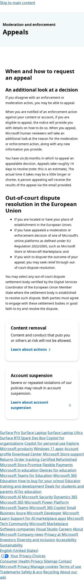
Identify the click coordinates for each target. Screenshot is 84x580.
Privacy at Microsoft (61, 534)
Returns (6, 459)
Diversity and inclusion (36, 539)
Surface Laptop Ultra (65, 432)
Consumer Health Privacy (21, 561)
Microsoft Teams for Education (26, 475)
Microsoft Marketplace (48, 523)
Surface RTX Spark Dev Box (22, 438)
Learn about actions (29, 349)
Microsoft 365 (12, 502)
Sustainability (11, 545)
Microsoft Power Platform (46, 502)
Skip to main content (17, 2)
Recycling (51, 572)
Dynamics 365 (65, 496)
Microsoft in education (19, 470)
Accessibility (66, 539)
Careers (65, 529)
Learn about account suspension (29, 405)
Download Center (27, 454)
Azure (21, 513)
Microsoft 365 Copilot (47, 507)
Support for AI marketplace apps (38, 518)
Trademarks (10, 572)
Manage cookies (44, 566)
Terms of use (70, 566)
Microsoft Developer (44, 513)
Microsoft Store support (63, 454)
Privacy (23, 566)
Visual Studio (47, 529)
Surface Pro (10, 432)
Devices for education (57, 470)
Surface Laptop (34, 432)
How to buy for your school (41, 480)
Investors (8, 539)
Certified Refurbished (59, 459)
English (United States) (19, 550)
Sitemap (51, 561)
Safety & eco (31, 572)
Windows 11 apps (49, 448)
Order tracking (27, 459)
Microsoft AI (10, 496)
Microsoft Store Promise (21, 464)
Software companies (17, 529)
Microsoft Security (37, 496)
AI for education (27, 491)
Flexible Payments (58, 464)
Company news (30, 534)
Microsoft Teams (14, 507)
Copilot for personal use (44, 443)
